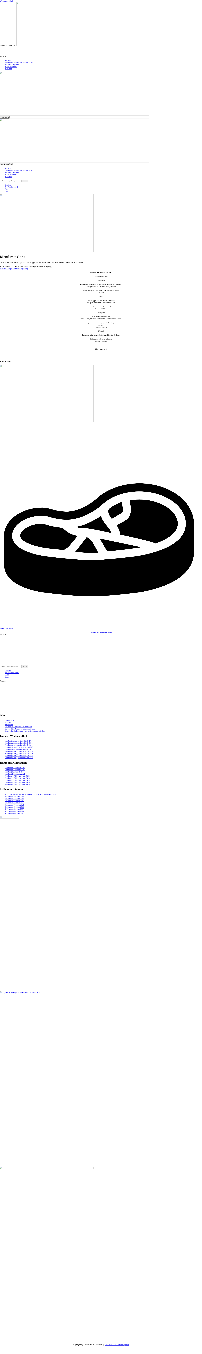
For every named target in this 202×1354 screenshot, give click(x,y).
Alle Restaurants (11, 67)
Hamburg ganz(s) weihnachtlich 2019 (18, 745)
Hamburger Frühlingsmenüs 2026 (17, 784)
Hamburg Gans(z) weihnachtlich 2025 (19, 758)
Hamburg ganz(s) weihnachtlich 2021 (18, 749)
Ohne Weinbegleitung (20, 269)
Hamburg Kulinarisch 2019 (15, 770)
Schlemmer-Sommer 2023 (14, 809)
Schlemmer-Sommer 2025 (14, 813)
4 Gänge (8, 269)
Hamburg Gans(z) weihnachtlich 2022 (19, 751)
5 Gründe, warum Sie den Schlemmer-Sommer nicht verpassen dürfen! (31, 794)
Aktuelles (8, 69)
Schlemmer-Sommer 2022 (14, 807)
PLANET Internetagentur (117, 1345)
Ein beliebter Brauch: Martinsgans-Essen (20, 729)
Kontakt (8, 723)
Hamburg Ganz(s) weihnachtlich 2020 (19, 747)
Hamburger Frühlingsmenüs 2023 (17, 778)
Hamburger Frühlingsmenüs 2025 (17, 782)
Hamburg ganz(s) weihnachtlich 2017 (18, 741)
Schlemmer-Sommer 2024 (14, 811)
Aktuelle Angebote (12, 65)
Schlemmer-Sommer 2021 (14, 805)
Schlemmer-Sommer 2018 (14, 799)
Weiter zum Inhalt (6, 1)
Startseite (8, 60)
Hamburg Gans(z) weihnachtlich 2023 (19, 753)
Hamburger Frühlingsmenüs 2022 (17, 776)
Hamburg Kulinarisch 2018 (15, 768)
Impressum (9, 725)
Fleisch (2, 269)
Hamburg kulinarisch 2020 (14, 772)
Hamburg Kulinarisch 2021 (15, 774)
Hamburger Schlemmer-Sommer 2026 (19, 62)
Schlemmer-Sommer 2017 (14, 796)
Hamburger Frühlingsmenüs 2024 (17, 780)
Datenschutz (9, 720)
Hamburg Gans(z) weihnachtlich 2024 (19, 756)
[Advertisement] (49, 51)
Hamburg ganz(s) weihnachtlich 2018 (18, 743)
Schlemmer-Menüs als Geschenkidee (18, 727)
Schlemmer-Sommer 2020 (14, 803)
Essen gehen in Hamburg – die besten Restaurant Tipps (25, 731)
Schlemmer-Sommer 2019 (14, 801)
